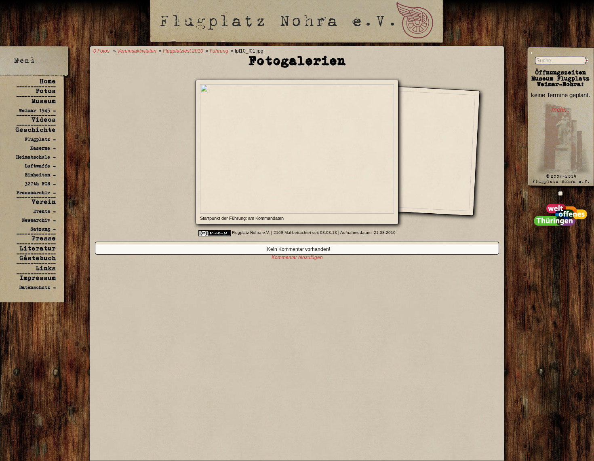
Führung (219, 51)
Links (46, 268)
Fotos (46, 91)
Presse (44, 238)
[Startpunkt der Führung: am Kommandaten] (297, 211)
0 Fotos (101, 51)
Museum (44, 101)
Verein (44, 202)
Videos (44, 119)
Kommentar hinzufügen (297, 257)
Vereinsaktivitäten (136, 51)
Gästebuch (37, 258)
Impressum (37, 278)
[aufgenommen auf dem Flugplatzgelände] (560, 193)
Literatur (37, 248)
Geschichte (35, 129)
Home (48, 81)
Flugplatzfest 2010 (183, 51)
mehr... (561, 109)
